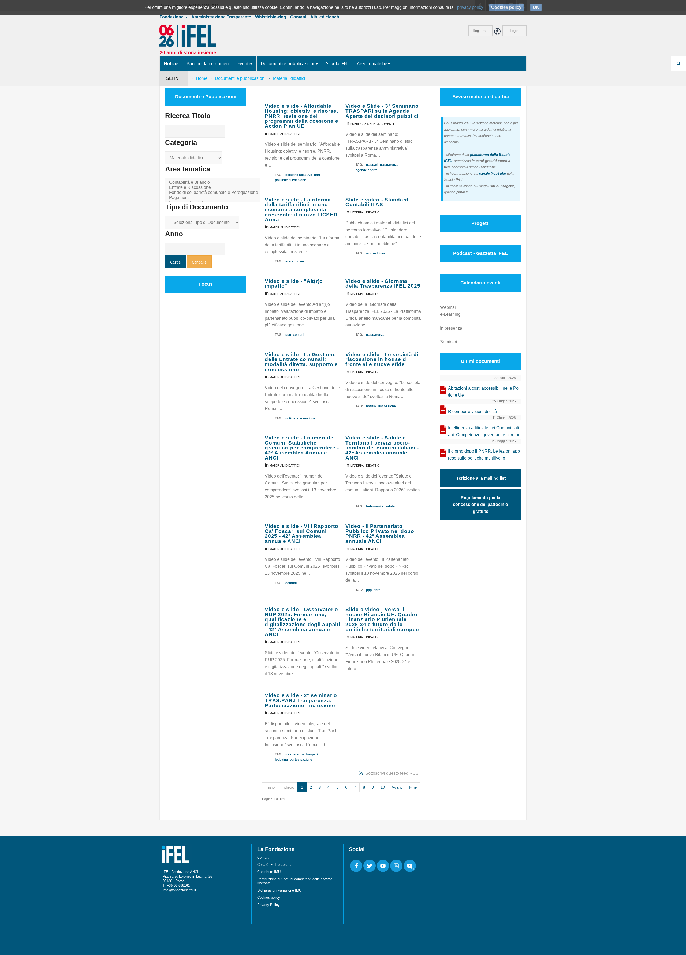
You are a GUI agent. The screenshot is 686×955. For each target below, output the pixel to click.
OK (536, 7)
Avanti (397, 787)
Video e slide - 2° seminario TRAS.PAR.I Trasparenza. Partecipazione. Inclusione (301, 700)
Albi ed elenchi (325, 17)
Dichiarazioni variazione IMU (279, 890)
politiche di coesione (290, 180)
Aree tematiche (372, 63)
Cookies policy (268, 898)
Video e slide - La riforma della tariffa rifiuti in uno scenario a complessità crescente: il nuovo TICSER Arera (301, 210)
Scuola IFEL (337, 63)
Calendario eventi (480, 282)
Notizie (171, 63)
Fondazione (172, 17)
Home (201, 78)
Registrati (480, 31)
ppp (288, 335)
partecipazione (301, 759)
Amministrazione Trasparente (221, 17)
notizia (290, 418)
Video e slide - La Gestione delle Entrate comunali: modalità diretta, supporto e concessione (301, 362)
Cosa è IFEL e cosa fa (274, 865)
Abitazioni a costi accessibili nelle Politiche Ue (484, 391)
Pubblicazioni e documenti (372, 123)
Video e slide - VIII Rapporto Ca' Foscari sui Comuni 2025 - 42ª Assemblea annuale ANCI (301, 533)
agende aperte (367, 170)
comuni (298, 335)
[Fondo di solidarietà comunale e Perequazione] (214, 192)
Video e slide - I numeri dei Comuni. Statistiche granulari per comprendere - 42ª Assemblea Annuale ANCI (302, 448)
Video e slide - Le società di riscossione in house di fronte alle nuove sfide (382, 359)
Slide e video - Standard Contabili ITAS (377, 202)
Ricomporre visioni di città (472, 411)
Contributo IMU (269, 872)
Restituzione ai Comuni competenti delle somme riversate (294, 881)
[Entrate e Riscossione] (214, 187)
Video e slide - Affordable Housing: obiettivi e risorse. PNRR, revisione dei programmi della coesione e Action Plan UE (301, 116)
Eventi (243, 63)
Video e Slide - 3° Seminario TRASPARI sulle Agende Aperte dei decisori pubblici (382, 111)
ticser (300, 261)
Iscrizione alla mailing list (480, 478)
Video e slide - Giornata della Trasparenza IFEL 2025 (382, 283)
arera (289, 261)
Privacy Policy (268, 905)
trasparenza (389, 165)
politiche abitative (298, 175)
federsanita (374, 506)
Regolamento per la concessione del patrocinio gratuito (480, 504)
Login (514, 31)
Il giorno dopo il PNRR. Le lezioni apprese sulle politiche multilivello (484, 454)
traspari (372, 165)
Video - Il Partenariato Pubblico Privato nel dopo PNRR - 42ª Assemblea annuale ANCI (379, 533)
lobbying (281, 759)
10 (383, 787)
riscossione (306, 418)
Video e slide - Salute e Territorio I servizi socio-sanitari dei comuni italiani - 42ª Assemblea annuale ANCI (382, 448)
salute (390, 506)
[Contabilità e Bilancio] (214, 182)
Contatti (298, 17)
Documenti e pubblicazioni (288, 63)
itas (382, 253)
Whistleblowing (270, 17)
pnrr (317, 175)
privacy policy (470, 7)
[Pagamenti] (214, 197)
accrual (372, 253)
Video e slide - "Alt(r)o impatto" (294, 283)
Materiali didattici (285, 134)
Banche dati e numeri (208, 63)
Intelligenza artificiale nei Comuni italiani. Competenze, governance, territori (484, 431)
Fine (413, 787)
